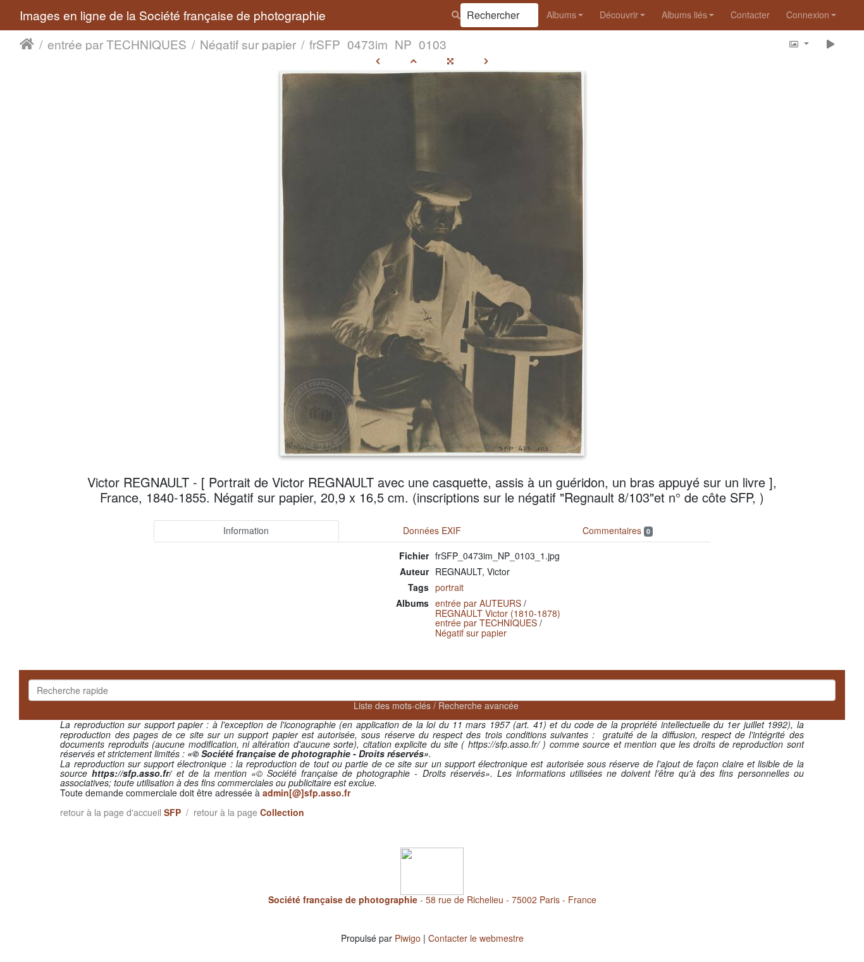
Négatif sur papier (248, 44)
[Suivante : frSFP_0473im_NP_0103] (486, 61)
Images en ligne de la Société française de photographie (173, 14)
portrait (449, 587)
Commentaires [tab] (616, 530)
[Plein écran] (450, 61)
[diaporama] (830, 43)
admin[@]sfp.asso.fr (306, 792)
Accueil (27, 44)
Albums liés (684, 14)
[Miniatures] (413, 61)
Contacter (750, 14)
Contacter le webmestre (476, 938)
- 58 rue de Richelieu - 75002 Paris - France (432, 899)
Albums (561, 14)
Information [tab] (246, 530)
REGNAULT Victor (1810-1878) (497, 613)
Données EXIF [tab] (432, 530)
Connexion (807, 14)
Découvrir (619, 14)
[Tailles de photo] (798, 43)
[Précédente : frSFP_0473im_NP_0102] (378, 61)
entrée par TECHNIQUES (117, 44)
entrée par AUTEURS (478, 603)
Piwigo (408, 938)
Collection (282, 812)
